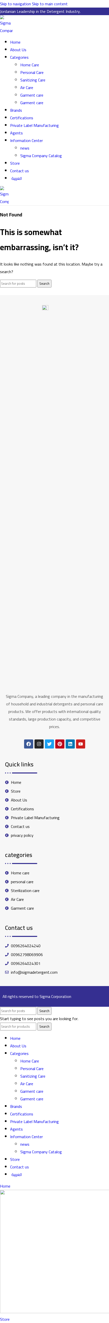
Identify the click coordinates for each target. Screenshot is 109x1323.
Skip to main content (50, 4)
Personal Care (32, 72)
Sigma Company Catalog (41, 155)
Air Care (26, 87)
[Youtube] (80, 744)
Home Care (29, 65)
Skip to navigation (16, 4)
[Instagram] (39, 744)
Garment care (31, 95)
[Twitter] (49, 744)
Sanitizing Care (32, 80)
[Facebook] (28, 744)
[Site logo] (6, 30)
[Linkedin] (70, 744)
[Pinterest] (59, 744)
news (24, 148)
